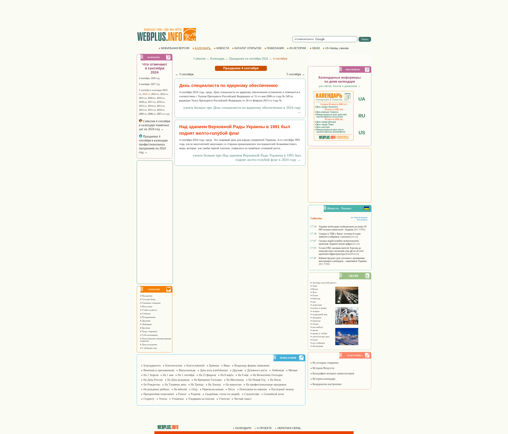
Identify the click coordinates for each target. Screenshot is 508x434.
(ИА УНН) (359, 229)
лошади (315, 311)
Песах (231, 389)
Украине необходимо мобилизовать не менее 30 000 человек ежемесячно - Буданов (342, 228)
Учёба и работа (149, 310)
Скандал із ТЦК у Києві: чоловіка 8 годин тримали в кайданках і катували (340, 235)
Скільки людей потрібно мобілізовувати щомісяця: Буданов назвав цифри (339, 242)
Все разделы (362, 219)
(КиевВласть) (352, 254)
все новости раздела (359, 217)
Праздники (146, 296)
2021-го (143, 98)
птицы (315, 324)
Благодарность (152, 365)
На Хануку (214, 384)
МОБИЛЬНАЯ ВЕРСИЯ (175, 48)
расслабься (317, 327)
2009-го (143, 114)
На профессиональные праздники (266, 384)
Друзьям (145, 321)
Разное (182, 394)
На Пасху (275, 379)
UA (361, 99)
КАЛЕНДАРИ (243, 428)
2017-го (152, 102)
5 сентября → (296, 74)
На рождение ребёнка (156, 389)
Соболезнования (149, 335)
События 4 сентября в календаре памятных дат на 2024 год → (154, 125)
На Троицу (197, 384)
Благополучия (173, 365)
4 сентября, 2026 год (149, 78)
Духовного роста (257, 370)
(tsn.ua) (354, 236)
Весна (315, 289)
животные (317, 305)
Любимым (146, 324)
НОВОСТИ (223, 48)
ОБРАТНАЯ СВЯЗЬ (289, 428)
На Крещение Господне (208, 379)
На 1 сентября (186, 375)
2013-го (161, 106)
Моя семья (146, 306)
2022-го (164, 94)
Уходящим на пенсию (201, 398)
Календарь (217, 58)
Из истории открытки (325, 362)
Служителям (251, 394)
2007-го (161, 114)
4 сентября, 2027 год (149, 84)
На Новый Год (257, 379)
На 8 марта (226, 375)
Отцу (194, 389)
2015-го (143, 106)
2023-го (155, 94)
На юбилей (180, 389)
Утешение (178, 398)
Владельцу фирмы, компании (251, 365)
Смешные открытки (151, 303)
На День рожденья (178, 379)
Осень (315, 295)
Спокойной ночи (274, 394)
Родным (195, 394)
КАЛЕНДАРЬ (203, 48)
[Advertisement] (254, 14)
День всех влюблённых (214, 370)
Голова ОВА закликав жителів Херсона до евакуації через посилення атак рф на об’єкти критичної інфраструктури (341, 251)
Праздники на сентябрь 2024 (248, 58)
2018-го (143, 102)
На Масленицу (235, 379)
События (145, 313)
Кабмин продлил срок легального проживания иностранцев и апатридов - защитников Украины (343, 259)
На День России (153, 379)
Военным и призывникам (158, 370)
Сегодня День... (149, 299)
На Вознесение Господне (268, 375)
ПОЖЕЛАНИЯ (275, 48)
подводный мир (319, 314)
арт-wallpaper (318, 343)
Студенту (148, 398)
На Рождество (151, 384)
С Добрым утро (149, 348)
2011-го (152, 110)
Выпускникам (187, 370)
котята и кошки (319, 308)
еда (314, 301)
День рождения (149, 344)
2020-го (152, 98)
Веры (227, 365)
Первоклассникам (212, 389)
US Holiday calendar (336, 48)
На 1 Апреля (150, 375)
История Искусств (323, 368)
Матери (293, 370)
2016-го (161, 102)
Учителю (224, 398)
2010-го (161, 110)
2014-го (152, 106)
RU (361, 115)
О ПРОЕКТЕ (264, 428)
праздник (316, 317)
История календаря (323, 378)
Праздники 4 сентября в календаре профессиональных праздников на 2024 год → (153, 144)
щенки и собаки (319, 333)
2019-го (161, 98)
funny (315, 340)
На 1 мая (168, 375)
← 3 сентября (184, 74)
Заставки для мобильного (324, 282)
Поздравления (148, 317)
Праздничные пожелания (158, 394)
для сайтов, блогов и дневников (340, 86)
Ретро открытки (149, 331)
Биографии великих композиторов (333, 373)
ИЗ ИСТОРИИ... (299, 48)
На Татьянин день (175, 384)
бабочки (316, 298)
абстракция (317, 346)
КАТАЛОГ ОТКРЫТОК (248, 48)
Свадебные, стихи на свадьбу (222, 394)
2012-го (143, 110)
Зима (314, 286)
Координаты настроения (326, 384)
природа (316, 321)
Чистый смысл (242, 398)
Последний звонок (282, 389)
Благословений (196, 365)
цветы (315, 330)
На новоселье (233, 384)
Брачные (145, 328)
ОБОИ (315, 48)
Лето (314, 292)
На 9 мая (243, 375)
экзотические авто (321, 336)
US (362, 132)
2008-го (152, 114)
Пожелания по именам (253, 389)
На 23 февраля (207, 375)
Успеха (163, 398)
